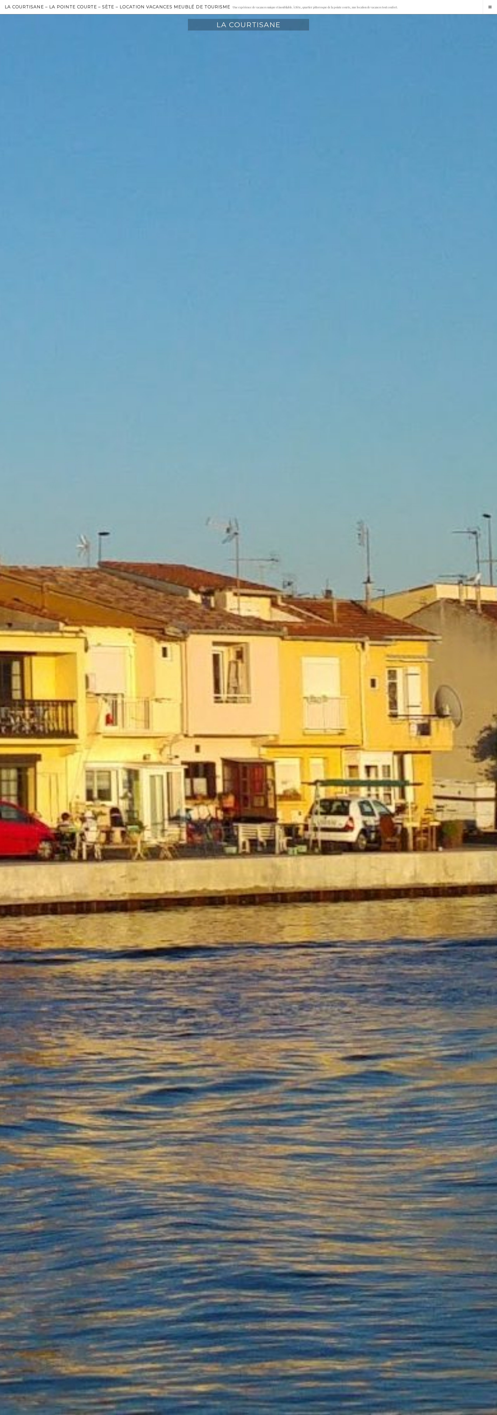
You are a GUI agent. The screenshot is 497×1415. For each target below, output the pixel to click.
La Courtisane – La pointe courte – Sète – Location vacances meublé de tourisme (117, 7)
